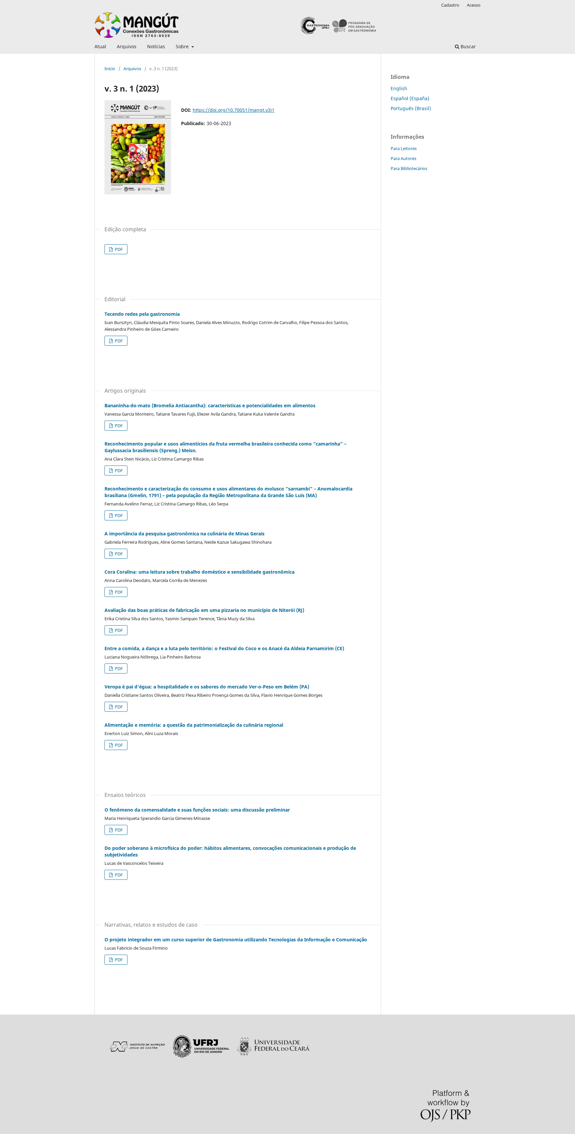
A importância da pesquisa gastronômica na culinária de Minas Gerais (184, 533)
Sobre (183, 46)
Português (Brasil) (411, 108)
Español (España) (410, 98)
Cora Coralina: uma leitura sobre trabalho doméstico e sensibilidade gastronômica (199, 572)
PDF (118, 249)
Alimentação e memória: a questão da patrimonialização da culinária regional (193, 725)
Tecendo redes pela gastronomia (142, 314)
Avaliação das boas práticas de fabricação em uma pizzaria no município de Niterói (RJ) (204, 610)
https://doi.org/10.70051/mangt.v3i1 (234, 110)
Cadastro (450, 5)
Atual (100, 46)
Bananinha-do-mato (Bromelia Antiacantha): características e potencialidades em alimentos (209, 405)
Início (109, 69)
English (399, 88)
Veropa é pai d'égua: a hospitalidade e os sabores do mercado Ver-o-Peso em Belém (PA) (206, 686)
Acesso (473, 5)
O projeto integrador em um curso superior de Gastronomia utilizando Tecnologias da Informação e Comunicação (235, 939)
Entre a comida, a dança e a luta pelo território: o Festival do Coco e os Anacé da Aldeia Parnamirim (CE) (224, 648)
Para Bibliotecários (409, 168)
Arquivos (126, 46)
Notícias (156, 46)
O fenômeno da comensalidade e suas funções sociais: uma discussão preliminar (197, 810)
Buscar (467, 46)
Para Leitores (404, 148)
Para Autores (403, 158)
